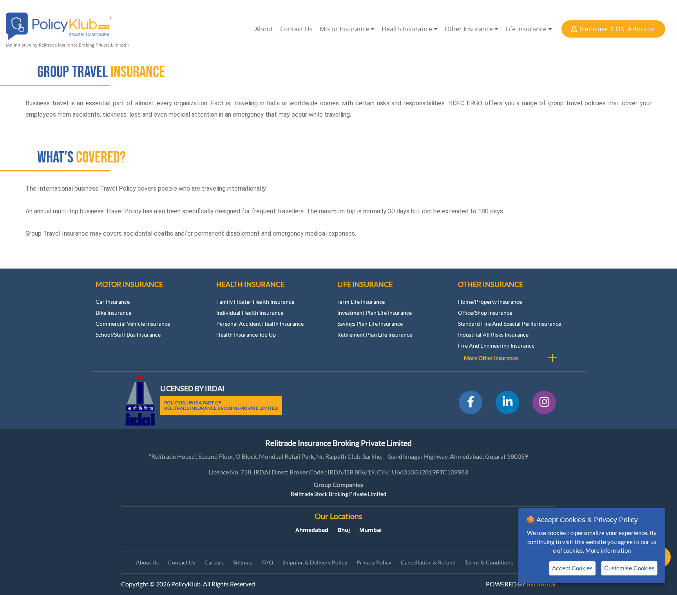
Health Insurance (408, 29)
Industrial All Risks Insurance (493, 334)
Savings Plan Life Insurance (370, 323)
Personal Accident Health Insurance (260, 323)
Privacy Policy (374, 562)
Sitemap (243, 562)
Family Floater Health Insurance (255, 301)
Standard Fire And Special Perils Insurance (509, 323)
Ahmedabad (311, 530)
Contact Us (296, 29)
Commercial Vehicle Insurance (133, 323)
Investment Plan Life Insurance (374, 312)
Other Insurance (469, 29)
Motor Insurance (345, 29)
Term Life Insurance (361, 301)
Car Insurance (113, 301)
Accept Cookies (572, 568)
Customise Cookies (629, 568)
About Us (147, 562)
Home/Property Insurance (490, 301)
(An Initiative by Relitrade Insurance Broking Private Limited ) (67, 45)
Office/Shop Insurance (485, 312)
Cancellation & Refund (428, 562)
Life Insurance (526, 29)
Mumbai (370, 530)
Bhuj (344, 530)
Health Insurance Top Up (246, 334)
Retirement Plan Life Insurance (374, 334)
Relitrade (541, 584)
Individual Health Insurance (249, 312)
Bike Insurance (113, 312)
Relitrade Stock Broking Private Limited (338, 493)
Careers (214, 562)
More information (608, 550)
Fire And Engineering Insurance (496, 345)
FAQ (267, 562)
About (264, 29)
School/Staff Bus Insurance (128, 334)
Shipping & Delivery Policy (314, 562)
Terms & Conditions (489, 562)
